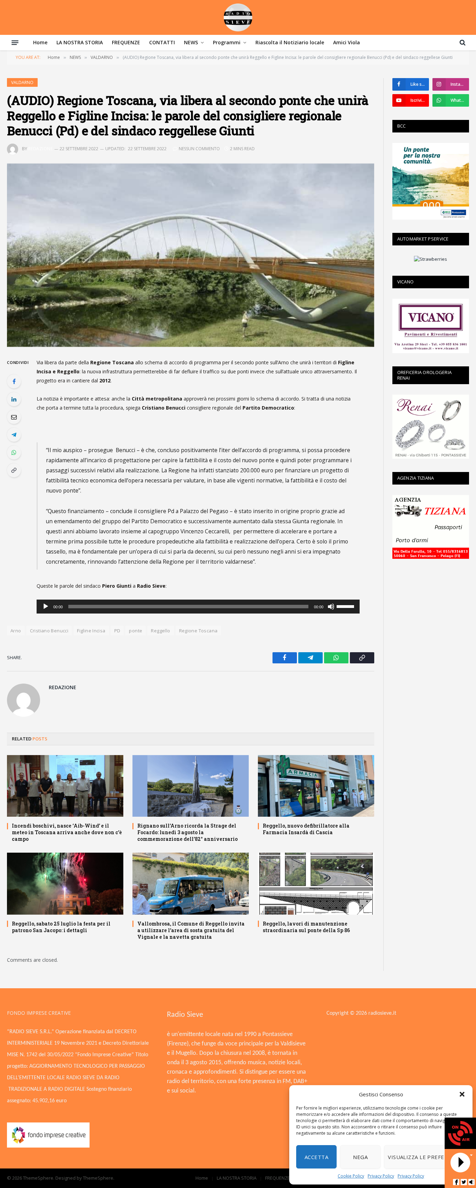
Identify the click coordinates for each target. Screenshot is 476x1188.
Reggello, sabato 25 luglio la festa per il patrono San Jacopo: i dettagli (61, 927)
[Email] (14, 417)
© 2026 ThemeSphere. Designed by (45, 1178)
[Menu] (14, 42)
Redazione (40, 149)
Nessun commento (199, 149)
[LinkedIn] (14, 399)
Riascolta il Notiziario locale (289, 42)
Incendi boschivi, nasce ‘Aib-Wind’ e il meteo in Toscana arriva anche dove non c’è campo (67, 832)
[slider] (346, 606)
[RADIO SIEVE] (238, 17)
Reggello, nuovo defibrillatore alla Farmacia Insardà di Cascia (306, 829)
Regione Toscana (198, 630)
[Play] (45, 606)
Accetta (316, 1156)
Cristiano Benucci (49, 630)
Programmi (226, 42)
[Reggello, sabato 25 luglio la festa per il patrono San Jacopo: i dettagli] (65, 884)
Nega (360, 1156)
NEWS (191, 42)
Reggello (160, 630)
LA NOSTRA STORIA (79, 42)
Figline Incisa (91, 630)
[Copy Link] (14, 470)
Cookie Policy (351, 1176)
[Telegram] (14, 435)
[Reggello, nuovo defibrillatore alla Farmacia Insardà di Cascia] (316, 786)
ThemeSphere (98, 1178)
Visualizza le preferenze (425, 1156)
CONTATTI (162, 42)
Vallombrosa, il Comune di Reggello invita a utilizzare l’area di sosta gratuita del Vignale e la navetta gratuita (191, 930)
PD (117, 630)
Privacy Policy (381, 1176)
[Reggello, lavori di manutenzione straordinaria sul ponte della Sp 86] (316, 884)
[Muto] (331, 606)
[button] (462, 1094)
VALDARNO (22, 82)
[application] (198, 607)
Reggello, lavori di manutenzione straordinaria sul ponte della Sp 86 (306, 927)
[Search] (462, 42)
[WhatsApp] (14, 452)
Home (40, 42)
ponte (135, 630)
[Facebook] (14, 381)
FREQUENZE (126, 42)
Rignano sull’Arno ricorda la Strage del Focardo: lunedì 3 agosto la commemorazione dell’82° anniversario (187, 832)
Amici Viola (346, 42)
